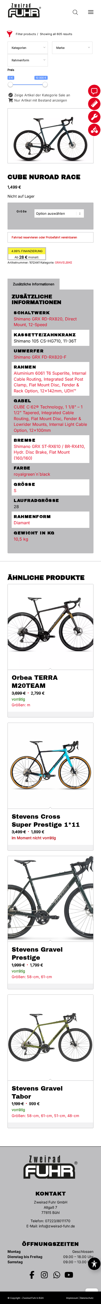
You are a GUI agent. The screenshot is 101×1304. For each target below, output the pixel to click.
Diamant (22, 522)
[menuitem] (90, 10)
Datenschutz (86, 1297)
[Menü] (90, 10)
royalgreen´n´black (32, 474)
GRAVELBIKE (63, 262)
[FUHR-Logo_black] (42, 10)
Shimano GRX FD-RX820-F (40, 357)
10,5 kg (21, 539)
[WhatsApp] (57, 1275)
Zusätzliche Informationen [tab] (33, 284)
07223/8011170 (57, 1221)
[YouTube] (69, 1275)
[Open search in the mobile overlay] (75, 10)
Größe (22, 211)
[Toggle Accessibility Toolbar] (94, 1264)
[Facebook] (32, 1275)
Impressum (72, 1297)
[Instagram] (44, 1275)
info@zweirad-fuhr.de (57, 1226)
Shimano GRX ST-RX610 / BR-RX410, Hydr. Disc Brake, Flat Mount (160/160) (49, 452)
